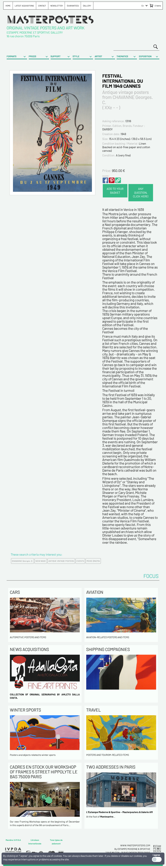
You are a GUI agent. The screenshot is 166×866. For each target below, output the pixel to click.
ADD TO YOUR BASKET (115, 190)
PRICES (32, 56)
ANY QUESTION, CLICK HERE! (140, 192)
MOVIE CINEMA (93, 561)
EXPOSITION (145, 56)
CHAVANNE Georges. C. (22, 561)
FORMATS (11, 56)
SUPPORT (55, 56)
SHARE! (105, 176)
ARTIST (98, 56)
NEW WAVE (41, 561)
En (143, 5)
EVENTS (80, 561)
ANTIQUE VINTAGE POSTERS (61, 561)
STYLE (76, 56)
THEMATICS (122, 56)
